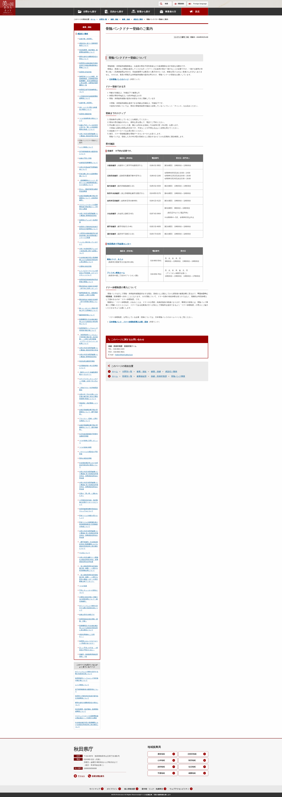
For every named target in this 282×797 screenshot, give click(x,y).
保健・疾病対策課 (159, 376)
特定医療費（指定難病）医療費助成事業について (88, 51)
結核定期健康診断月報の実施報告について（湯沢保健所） (88, 427)
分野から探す (89, 11)
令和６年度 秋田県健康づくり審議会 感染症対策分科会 (88, 349)
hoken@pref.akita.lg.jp (124, 355)
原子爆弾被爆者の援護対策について (88, 153)
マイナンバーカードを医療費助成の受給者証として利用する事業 (88, 207)
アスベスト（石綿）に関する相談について (88, 420)
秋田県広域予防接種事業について (88, 91)
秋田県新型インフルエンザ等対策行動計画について (88, 329)
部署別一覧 (127, 376)
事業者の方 (170, 11)
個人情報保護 (129, 789)
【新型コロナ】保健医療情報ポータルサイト (88, 373)
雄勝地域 (192, 773)
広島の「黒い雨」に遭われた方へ (88, 495)
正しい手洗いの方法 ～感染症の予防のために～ (88, 649)
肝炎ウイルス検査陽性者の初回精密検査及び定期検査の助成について (88, 524)
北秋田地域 (192, 754)
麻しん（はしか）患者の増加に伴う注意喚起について (88, 309)
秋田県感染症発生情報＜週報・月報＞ (88, 620)
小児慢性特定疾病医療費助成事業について (88, 97)
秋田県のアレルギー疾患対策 (88, 221)
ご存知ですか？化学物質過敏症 (88, 389)
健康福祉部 (142, 376)
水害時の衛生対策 (85, 266)
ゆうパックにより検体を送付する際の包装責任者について (88, 608)
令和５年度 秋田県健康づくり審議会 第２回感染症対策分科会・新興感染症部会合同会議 (88, 486)
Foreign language (200, 4)
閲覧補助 (181, 4)
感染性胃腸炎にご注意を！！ (87, 636)
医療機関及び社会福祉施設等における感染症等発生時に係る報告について (88, 628)
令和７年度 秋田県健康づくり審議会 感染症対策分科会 (88, 135)
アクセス (81, 776)
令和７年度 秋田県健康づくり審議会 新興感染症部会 (88, 215)
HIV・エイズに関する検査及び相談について (88, 108)
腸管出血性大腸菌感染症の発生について (88, 58)
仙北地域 (192, 767)
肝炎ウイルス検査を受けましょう (88, 517)
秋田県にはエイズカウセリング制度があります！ (88, 642)
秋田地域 (192, 760)
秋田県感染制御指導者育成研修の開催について (88, 281)
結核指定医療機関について (88, 163)
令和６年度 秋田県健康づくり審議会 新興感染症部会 (88, 356)
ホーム (93, 19)
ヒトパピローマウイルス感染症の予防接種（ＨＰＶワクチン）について (88, 273)
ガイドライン (112, 789)
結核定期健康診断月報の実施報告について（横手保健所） (88, 412)
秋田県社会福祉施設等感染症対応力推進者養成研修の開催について (88, 65)
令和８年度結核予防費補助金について (88, 168)
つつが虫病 (83, 586)
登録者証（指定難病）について (88, 404)
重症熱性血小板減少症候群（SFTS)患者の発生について (88, 302)
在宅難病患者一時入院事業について (88, 367)
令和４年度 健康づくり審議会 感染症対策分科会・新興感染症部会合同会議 (88, 559)
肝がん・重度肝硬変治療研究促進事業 (88, 190)
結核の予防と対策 (85, 158)
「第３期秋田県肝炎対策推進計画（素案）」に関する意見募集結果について (88, 568)
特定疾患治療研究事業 (87, 361)
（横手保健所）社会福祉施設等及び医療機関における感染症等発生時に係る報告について (88, 545)
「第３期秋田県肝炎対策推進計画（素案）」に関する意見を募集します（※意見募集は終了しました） (88, 578)
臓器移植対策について (87, 315)
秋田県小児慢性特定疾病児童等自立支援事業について (88, 228)
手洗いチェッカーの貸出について (88, 591)
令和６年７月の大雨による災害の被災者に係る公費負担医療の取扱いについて (88, 396)
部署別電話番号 (98, 776)
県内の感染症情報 (85, 458)
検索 (166, 4)
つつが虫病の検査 (85, 447)
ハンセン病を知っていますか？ (88, 243)
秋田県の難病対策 (85, 114)
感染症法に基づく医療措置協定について (88, 44)
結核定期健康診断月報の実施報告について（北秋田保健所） (88, 198)
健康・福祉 (114, 19)
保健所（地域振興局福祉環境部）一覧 (88, 655)
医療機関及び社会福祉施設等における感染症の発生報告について (88, 321)
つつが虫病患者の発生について (88, 119)
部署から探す (143, 11)
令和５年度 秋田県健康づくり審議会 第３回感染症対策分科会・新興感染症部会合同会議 (88, 475)
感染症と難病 (138, 19)
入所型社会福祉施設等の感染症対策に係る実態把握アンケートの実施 (88, 235)
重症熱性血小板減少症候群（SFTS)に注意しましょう (88, 287)
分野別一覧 (103, 19)
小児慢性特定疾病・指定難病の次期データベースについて (88, 502)
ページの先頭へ (276, 792)
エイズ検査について (86, 147)
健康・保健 (126, 19)
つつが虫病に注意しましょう (88, 442)
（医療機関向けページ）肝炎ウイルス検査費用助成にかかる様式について (88, 182)
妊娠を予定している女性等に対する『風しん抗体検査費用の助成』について (88, 127)
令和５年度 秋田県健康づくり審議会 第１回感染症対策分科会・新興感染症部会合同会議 (88, 534)
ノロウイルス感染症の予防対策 (88, 453)
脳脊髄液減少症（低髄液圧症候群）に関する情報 (88, 294)
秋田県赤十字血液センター (119, 244)
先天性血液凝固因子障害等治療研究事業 (88, 435)
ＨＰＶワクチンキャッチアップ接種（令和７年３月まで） (88, 381)
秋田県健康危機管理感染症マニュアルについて (88, 510)
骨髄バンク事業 (178, 376)
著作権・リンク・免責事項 (152, 789)
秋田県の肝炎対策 (85, 72)
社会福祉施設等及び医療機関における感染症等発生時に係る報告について (88, 260)
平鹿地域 (161, 773)
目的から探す (116, 11)
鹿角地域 (161, 754)
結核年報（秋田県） (86, 103)
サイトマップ (94, 789)
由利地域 (161, 767)
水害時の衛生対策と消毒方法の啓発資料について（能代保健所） (88, 599)
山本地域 (161, 760)
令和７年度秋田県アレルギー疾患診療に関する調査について (88, 251)
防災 (197, 11)
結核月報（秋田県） (86, 39)
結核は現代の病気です (87, 614)
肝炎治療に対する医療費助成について (88, 175)
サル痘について (84, 553)
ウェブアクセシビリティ (179, 789)
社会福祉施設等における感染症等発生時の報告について (88, 465)
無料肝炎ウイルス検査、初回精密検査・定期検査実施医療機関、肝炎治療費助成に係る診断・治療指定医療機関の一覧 (88, 81)
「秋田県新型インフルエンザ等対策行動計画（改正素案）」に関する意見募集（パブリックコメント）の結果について (88, 339)
